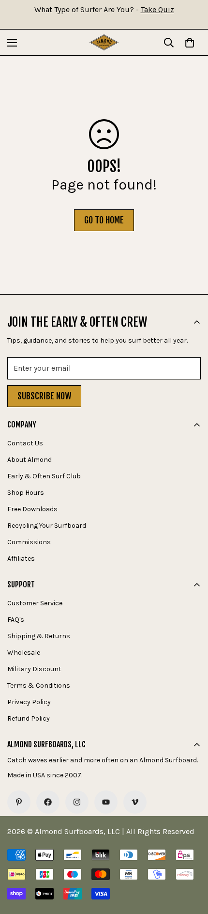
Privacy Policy (29, 702)
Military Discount (34, 669)
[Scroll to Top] (190, 862)
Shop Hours (25, 493)
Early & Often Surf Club (44, 476)
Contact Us (25, 443)
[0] (189, 43)
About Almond (29, 460)
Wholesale (23, 652)
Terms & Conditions (38, 685)
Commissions (29, 542)
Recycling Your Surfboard (46, 525)
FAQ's (15, 619)
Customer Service (34, 603)
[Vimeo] (135, 802)
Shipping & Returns (38, 636)
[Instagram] (77, 802)
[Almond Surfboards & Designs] (104, 42)
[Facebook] (47, 802)
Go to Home (104, 220)
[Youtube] (106, 802)
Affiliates (21, 558)
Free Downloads (32, 509)
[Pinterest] (18, 802)
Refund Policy (28, 718)
